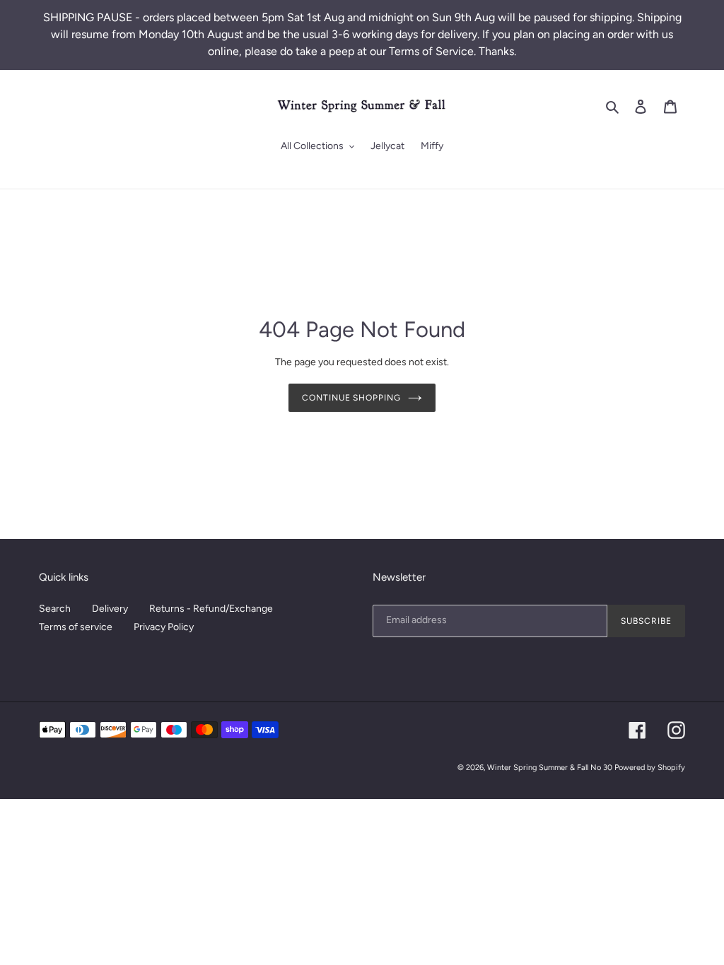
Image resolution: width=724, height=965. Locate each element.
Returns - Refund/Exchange (211, 609)
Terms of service (75, 627)
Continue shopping (351, 398)
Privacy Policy (164, 627)
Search (55, 609)
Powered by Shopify (649, 767)
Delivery (110, 609)
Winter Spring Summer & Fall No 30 (549, 767)
